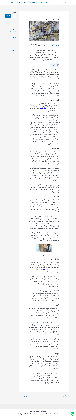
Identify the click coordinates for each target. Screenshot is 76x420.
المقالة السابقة (65, 396)
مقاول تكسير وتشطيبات (14, 2)
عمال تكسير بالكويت (43, 2)
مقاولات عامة (13, 38)
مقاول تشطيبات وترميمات (29, 2)
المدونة (14, 35)
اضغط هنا (38, 418)
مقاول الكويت (64, 2)
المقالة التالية (23, 396)
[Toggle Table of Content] (57, 65)
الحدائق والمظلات (12, 31)
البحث (14, 12)
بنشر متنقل (13, 50)
